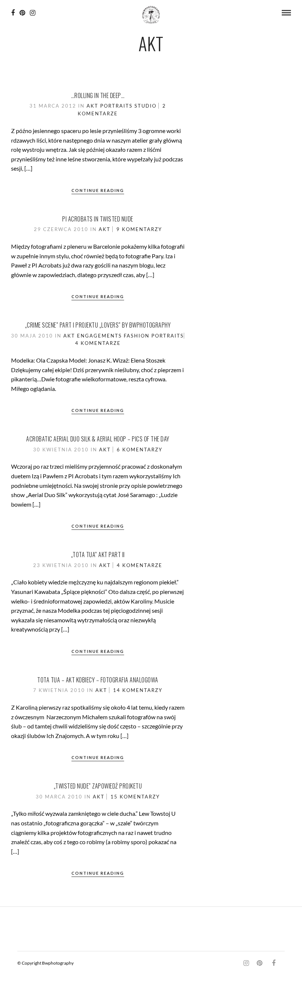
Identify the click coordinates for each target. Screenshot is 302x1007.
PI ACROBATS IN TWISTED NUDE (97, 218)
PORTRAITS (116, 106)
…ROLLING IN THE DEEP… (98, 95)
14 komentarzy (137, 690)
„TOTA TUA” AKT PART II (98, 554)
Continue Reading (97, 190)
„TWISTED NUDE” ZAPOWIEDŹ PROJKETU (98, 786)
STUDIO (145, 106)
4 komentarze (98, 343)
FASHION (137, 336)
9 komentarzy (139, 229)
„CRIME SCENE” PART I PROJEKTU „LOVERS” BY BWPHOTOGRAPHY (98, 325)
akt (92, 106)
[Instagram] (32, 13)
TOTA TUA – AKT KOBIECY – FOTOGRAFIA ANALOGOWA (97, 679)
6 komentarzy (139, 449)
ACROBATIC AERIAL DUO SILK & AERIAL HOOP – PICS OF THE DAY (97, 438)
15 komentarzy (135, 797)
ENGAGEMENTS (99, 336)
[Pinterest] (22, 13)
